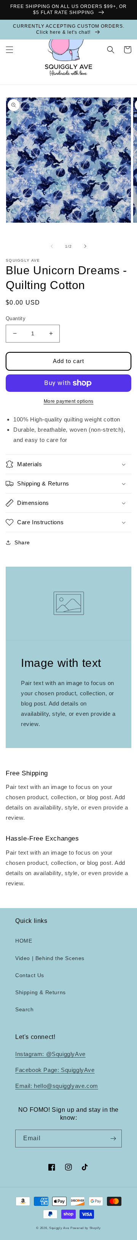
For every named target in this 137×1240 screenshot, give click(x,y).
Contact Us (29, 975)
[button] (9, 49)
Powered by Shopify (85, 1228)
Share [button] (22, 542)
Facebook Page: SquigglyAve (55, 1070)
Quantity (15, 318)
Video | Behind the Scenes (49, 958)
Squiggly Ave (59, 1228)
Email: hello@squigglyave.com (56, 1086)
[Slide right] (85, 246)
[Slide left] (51, 246)
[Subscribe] (113, 1138)
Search (24, 1009)
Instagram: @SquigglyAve (50, 1054)
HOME (23, 941)
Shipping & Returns (40, 992)
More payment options (69, 401)
